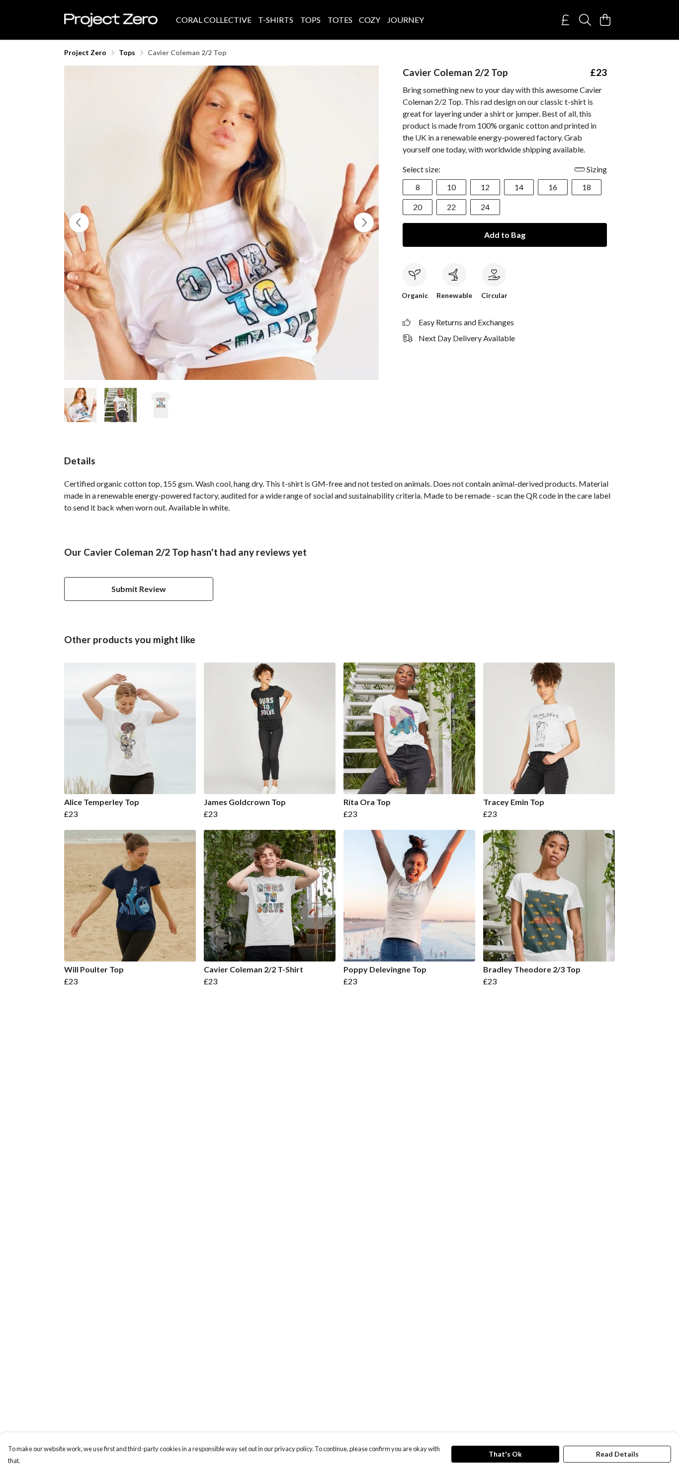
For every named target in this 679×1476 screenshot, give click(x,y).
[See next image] (364, 222)
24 (485, 207)
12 (485, 187)
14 (518, 187)
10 (451, 187)
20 (417, 207)
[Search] (585, 20)
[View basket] (605, 20)
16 (552, 187)
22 (451, 207)
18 (586, 187)
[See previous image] (79, 222)
